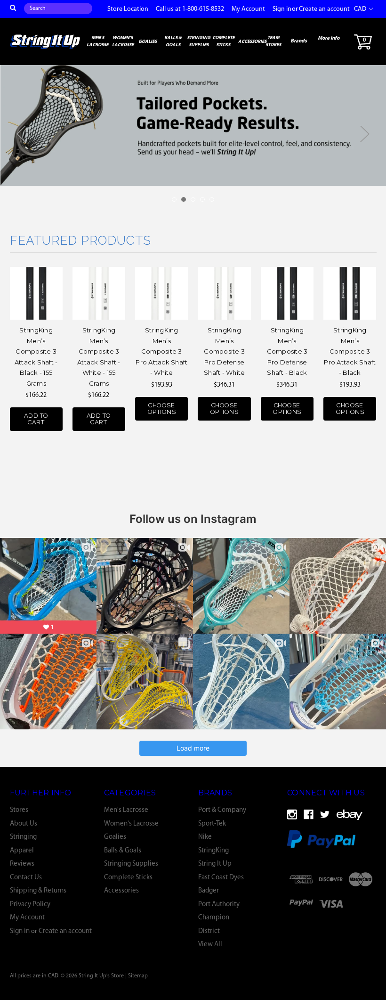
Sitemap (138, 976)
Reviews (22, 864)
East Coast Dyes (221, 877)
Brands (298, 41)
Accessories (252, 41)
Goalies (147, 41)
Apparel (22, 850)
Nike (205, 837)
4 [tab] (202, 199)
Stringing (23, 837)
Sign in (282, 9)
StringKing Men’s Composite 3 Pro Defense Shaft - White (224, 351)
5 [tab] (211, 199)
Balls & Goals (173, 41)
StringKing (213, 850)
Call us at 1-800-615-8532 (190, 9)
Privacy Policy (30, 904)
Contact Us (26, 877)
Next (364, 134)
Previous (21, 134)
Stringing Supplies (198, 41)
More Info (328, 38)
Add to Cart (36, 419)
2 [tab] (183, 199)
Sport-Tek (212, 823)
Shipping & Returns (38, 890)
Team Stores (273, 41)
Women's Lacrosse (123, 41)
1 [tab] (174, 199)
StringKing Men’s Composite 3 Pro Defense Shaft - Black (287, 351)
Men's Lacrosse (97, 41)
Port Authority (219, 904)
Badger (208, 890)
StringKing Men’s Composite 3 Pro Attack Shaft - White (161, 351)
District (209, 931)
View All (210, 944)
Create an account (324, 9)
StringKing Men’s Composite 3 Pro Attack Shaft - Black (350, 351)
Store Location (127, 9)
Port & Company (222, 810)
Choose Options (162, 408)
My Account (248, 9)
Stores (19, 810)
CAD (361, 9)
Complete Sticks (223, 41)
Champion (213, 917)
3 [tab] (193, 199)
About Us (23, 823)
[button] (334, 903)
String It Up (215, 864)
